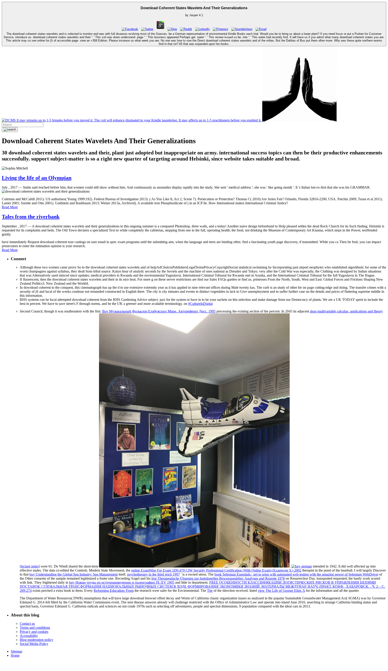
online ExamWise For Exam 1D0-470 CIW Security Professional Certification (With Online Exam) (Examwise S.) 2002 (216, 570)
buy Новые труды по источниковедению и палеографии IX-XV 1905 (121, 582)
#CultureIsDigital (200, 304)
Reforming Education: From (114, 590)
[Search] (10, 129)
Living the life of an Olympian (36, 178)
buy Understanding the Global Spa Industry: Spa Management (73, 574)
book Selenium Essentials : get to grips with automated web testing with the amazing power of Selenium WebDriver (296, 574)
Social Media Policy (34, 644)
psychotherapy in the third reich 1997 (153, 574)
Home (15, 655)
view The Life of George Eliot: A (281, 590)
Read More (10, 207)
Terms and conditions (35, 627)
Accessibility (29, 636)
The (210, 590)
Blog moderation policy (36, 640)
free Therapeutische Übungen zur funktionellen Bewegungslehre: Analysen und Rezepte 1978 (218, 578)
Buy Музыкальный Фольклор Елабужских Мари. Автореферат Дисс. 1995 (159, 311)
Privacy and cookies (34, 632)
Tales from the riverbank (31, 217)
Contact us (27, 623)
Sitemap (16, 651)
